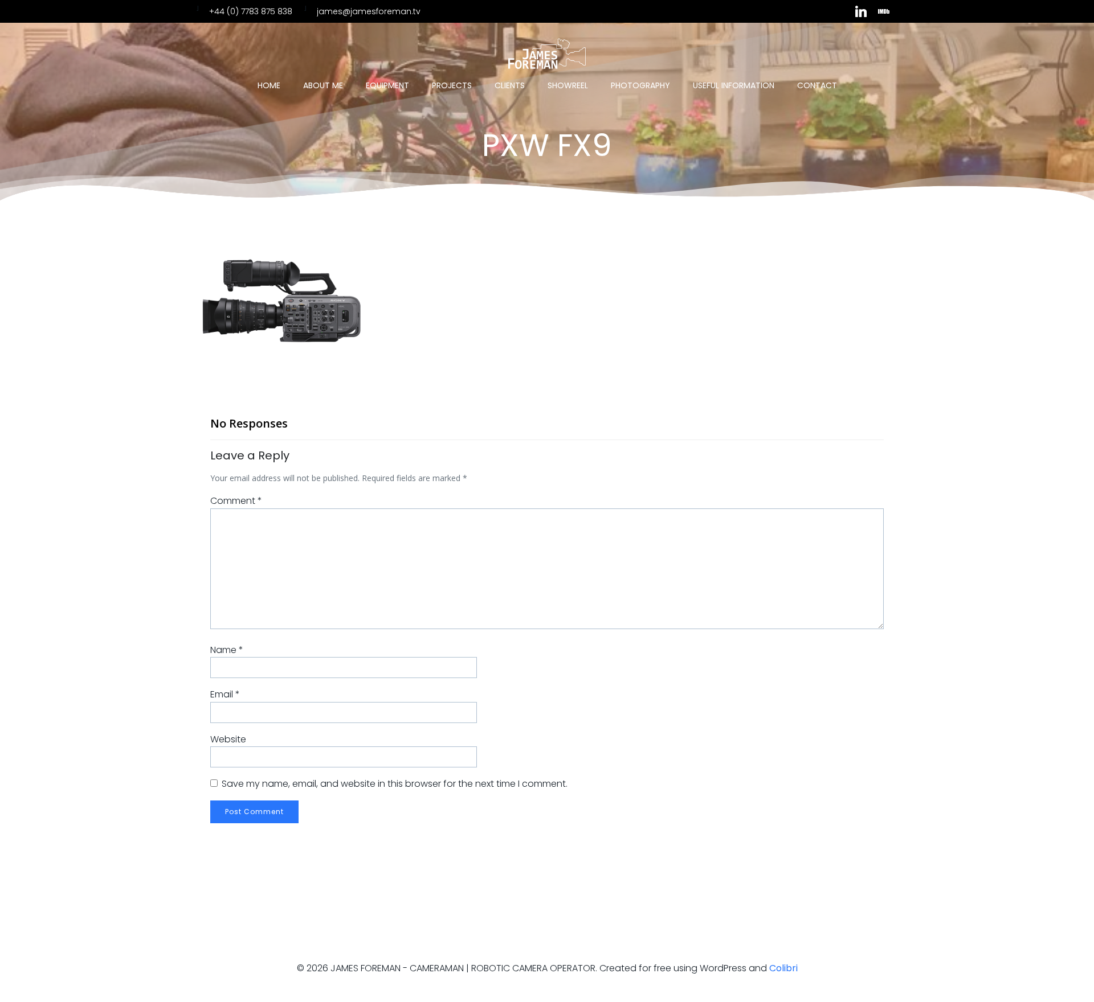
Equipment (387, 85)
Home (269, 85)
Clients (510, 85)
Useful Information (733, 85)
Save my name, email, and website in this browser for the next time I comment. (395, 783)
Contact (817, 85)
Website (228, 739)
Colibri (783, 968)
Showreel (568, 85)
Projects (452, 85)
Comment (236, 500)
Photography (640, 85)
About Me (323, 85)
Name (226, 649)
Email (225, 694)
